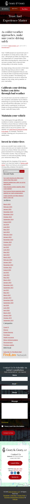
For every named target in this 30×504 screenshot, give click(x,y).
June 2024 (6, 227)
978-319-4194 (17, 471)
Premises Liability (9, 345)
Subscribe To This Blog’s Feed (13, 352)
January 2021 (7, 298)
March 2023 (7, 257)
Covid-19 (6, 327)
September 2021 (8, 288)
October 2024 (8, 217)
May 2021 (6, 293)
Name (14, 375)
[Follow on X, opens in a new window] (18, 473)
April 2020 (7, 310)
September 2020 (8, 303)
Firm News (7, 335)
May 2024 (6, 229)
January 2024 (7, 237)
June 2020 (6, 308)
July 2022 (6, 272)
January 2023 (7, 262)
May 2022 (6, 277)
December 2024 (8, 212)
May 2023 (6, 252)
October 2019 (8, 318)
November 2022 (8, 265)
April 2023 (7, 255)
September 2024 (8, 219)
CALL (26, 9)
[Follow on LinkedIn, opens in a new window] (15, 473)
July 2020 (6, 305)
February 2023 (8, 260)
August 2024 (7, 222)
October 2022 (8, 267)
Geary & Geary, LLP (13, 45)
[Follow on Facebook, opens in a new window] (12, 473)
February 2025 (8, 207)
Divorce (6, 330)
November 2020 (8, 300)
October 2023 (8, 242)
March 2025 (7, 204)
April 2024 (7, 232)
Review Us (15, 477)
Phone (14, 392)
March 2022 (7, 280)
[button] (5, 8)
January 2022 (7, 282)
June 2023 (6, 250)
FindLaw (15, 499)
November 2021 (8, 285)
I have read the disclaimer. (14, 426)
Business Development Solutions (14, 497)
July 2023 (6, 247)
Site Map (13, 495)
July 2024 (6, 224)
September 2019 (8, 320)
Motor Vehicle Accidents (11, 340)
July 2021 (6, 290)
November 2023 (8, 240)
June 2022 (6, 275)
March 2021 (7, 295)
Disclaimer (5, 422)
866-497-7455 (18, 469)
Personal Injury (5, 47)
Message (14, 401)
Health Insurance (9, 337)
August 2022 (7, 270)
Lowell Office (15, 463)
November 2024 (8, 214)
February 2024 (8, 235)
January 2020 (7, 315)
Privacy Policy (22, 495)
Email (16, 8)
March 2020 (7, 313)
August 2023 (7, 245)
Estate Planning (8, 332)
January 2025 (7, 209)
